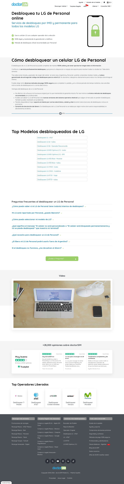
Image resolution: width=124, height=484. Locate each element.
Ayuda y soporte (94, 427)
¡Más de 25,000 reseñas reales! (99, 455)
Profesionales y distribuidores (98, 441)
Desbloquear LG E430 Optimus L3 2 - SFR (51, 154)
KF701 (66, 441)
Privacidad (52, 478)
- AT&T (66, 437)
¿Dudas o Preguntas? (56, 259)
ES (110, 2)
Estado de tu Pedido (93, 2)
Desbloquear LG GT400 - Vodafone (49, 171)
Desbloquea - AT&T (70, 434)
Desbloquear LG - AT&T (45, 138)
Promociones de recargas (20, 423)
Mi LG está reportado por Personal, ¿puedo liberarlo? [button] (36, 213)
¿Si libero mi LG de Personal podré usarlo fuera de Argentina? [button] (40, 241)
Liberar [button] (95, 6)
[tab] (62, 205)
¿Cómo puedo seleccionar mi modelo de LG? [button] (31, 219)
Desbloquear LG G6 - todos (46, 142)
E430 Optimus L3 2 (70, 444)
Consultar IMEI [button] (105, 6)
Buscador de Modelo (70, 423)
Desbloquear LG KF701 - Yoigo (47, 175)
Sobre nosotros (94, 451)
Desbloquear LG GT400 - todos (47, 167)
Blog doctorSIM (94, 448)
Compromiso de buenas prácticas (100, 430)
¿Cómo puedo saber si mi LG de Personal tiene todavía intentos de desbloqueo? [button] (48, 206)
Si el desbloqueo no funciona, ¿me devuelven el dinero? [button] (36, 248)
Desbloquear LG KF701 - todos (47, 179)
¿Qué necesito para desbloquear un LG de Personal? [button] (35, 235)
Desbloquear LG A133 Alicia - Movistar (49, 159)
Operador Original (69, 430)
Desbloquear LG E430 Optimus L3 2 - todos (51, 150)
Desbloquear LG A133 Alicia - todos (48, 163)
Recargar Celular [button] (60, 6)
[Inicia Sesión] (104, 2)
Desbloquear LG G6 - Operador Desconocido (52, 146)
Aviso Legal (61, 478)
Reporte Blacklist (68, 427)
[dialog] (6, 482)
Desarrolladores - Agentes (99, 444)
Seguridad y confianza (96, 434)
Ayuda (81, 2)
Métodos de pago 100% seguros (99, 437)
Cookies (69, 478)
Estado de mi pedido (95, 423)
